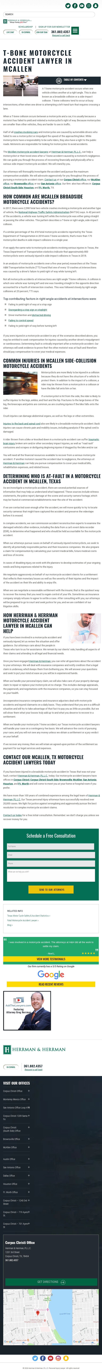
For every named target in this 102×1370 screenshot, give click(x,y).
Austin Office (9, 1159)
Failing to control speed (20, 320)
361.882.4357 (60, 31)
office (75, 179)
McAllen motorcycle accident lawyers (28, 151)
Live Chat (10, 32)
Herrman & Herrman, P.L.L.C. (66, 151)
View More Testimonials (51, 959)
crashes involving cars (26, 132)
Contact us (50, 179)
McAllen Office (10, 1147)
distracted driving (41, 315)
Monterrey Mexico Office (14, 1099)
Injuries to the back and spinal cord (21, 423)
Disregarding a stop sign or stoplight (27, 309)
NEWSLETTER (54, 27)
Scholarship (25, 27)
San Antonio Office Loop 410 (16, 1107)
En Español (26, 32)
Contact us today (12, 815)
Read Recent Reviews (51, 984)
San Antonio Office (11, 1167)
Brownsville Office (11, 1139)
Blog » (10, 925)
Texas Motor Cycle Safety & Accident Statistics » (28, 915)
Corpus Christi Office (12, 1091)
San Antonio (89, 779)
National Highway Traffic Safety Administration (44, 212)
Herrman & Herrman (14, 463)
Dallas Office (9, 1175)
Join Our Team (41, 32)
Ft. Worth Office (10, 1192)
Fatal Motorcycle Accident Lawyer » (23, 920)
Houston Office (10, 1184)
